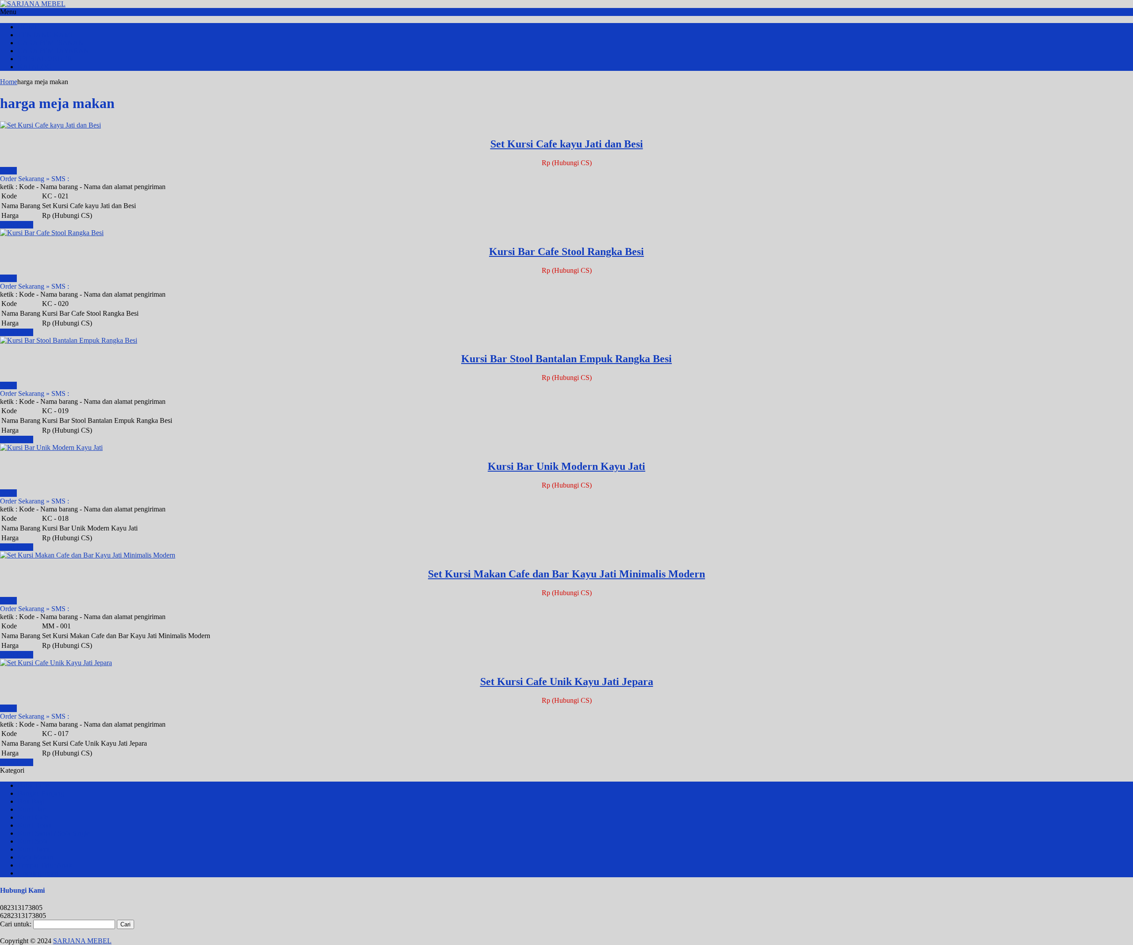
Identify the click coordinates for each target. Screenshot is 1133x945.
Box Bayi (31, 801)
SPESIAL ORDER (45, 58)
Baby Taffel (34, 785)
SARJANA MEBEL (82, 941)
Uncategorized (38, 873)
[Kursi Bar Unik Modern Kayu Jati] (51, 447)
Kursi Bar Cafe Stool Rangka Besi (566, 251)
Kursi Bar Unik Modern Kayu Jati (566, 466)
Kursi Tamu (34, 849)
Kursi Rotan (35, 825)
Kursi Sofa (33, 841)
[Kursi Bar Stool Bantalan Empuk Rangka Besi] (68, 340)
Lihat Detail (16, 225)
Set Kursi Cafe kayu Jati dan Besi (566, 144)
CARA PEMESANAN (51, 42)
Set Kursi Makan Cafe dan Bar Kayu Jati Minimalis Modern (566, 574)
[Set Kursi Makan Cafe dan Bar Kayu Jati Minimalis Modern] (87, 555)
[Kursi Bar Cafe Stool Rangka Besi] (52, 232)
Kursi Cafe (33, 817)
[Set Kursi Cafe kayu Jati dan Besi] (50, 125)
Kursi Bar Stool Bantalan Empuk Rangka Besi (566, 358)
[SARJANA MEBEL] (33, 4)
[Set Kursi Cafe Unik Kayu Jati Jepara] (56, 662)
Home (8, 81)
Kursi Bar (31, 809)
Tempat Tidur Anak (45, 865)
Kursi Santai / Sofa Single (54, 833)
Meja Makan (35, 857)
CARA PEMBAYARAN (53, 50)
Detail (8, 170)
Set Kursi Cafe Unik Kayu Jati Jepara (566, 681)
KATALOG (35, 66)
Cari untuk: (15, 924)
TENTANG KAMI (45, 35)
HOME (28, 27)
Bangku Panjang (41, 793)
